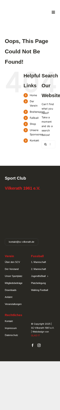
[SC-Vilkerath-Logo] (17, 4)
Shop (33, 123)
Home (33, 95)
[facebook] (32, 345)
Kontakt (34, 140)
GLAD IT (35, 335)
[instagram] (39, 345)
